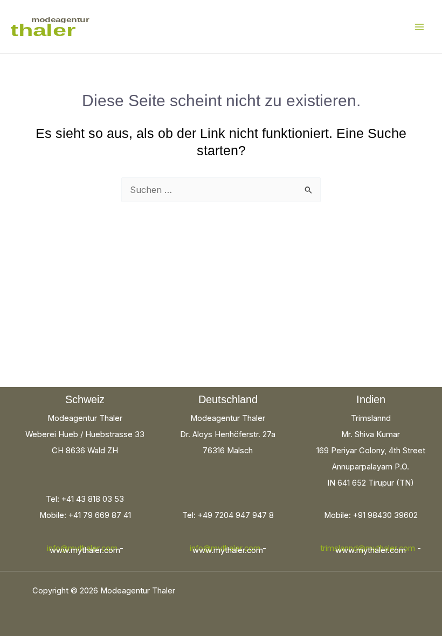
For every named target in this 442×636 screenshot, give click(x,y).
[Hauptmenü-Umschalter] (419, 27)
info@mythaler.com (82, 548)
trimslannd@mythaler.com (367, 548)
